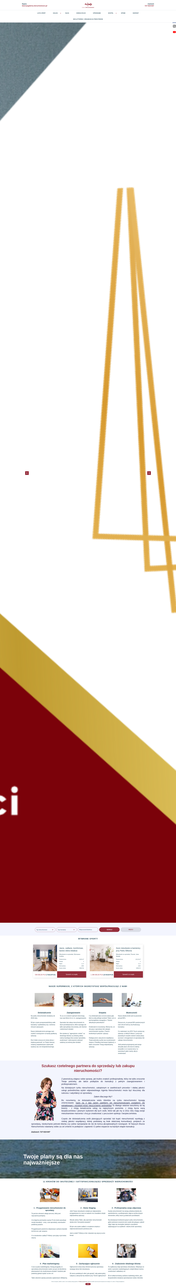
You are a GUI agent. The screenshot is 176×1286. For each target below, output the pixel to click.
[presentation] (27, 473)
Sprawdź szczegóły (72, 974)
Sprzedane (97, 13)
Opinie (123, 13)
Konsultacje (81, 13)
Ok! (88, 1284)
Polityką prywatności (83, 1281)
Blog (67, 13)
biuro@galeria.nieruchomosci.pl (34, 6)
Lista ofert (41, 13)
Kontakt (136, 13)
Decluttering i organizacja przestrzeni (88, 19)
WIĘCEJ (131, 929)
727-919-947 (149, 6)
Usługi (55, 13)
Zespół (110, 13)
